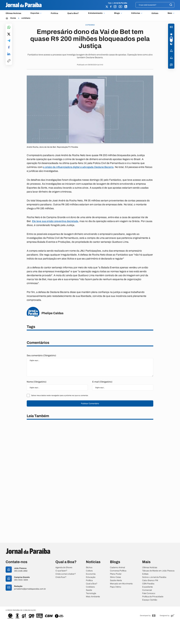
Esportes (35, 13)
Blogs (117, 13)
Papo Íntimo (115, 587)
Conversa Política (118, 571)
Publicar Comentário (90, 403)
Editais (155, 13)
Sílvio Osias (115, 577)
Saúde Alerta (116, 580)
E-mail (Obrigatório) (102, 382)
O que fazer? (61, 571)
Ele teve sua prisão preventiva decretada (55, 221)
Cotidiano (90, 587)
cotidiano (25, 18)
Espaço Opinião (149, 600)
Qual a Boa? (73, 13)
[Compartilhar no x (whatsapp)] (8, 34)
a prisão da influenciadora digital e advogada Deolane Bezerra (78, 167)
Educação (90, 577)
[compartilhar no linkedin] (8, 54)
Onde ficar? (60, 577)
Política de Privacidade (152, 597)
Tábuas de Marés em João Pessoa (158, 571)
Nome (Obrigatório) (36, 382)
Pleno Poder (116, 574)
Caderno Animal (117, 567)
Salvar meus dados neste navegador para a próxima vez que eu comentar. (59, 395)
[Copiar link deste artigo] (8, 61)
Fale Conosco (148, 593)
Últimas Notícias (13, 13)
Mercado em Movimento (121, 584)
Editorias (135, 13)
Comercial (147, 590)
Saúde (89, 590)
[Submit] (171, 5)
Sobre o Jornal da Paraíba (154, 577)
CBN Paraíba (148, 584)
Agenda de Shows (63, 567)
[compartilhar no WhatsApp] (8, 27)
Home (13, 18)
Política (54, 13)
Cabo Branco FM (150, 580)
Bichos (89, 567)
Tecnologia (91, 593)
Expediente (147, 587)
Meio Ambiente (93, 597)
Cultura (89, 571)
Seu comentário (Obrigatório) (41, 355)
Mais (170, 13)
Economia (90, 574)
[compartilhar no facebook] (9, 47)
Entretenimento (95, 13)
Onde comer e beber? (65, 574)
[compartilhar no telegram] (8, 40)
